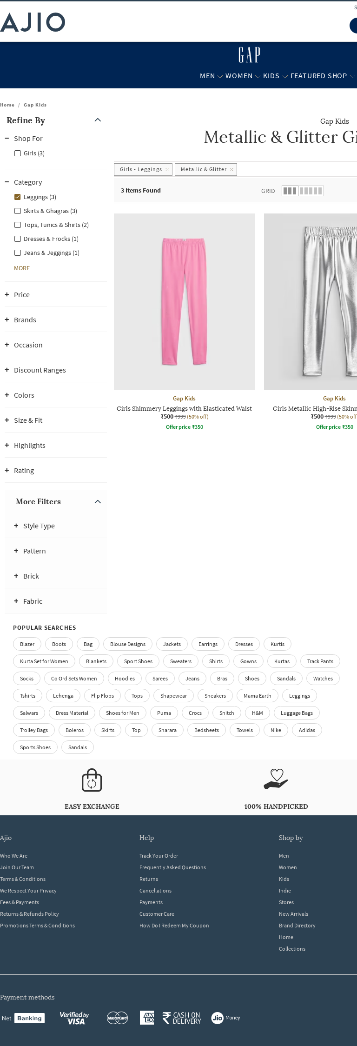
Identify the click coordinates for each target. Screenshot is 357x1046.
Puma (164, 712)
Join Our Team (17, 867)
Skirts (107, 729)
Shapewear (173, 695)
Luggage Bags (297, 712)
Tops (137, 695)
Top (136, 729)
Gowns (248, 661)
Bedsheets (206, 729)
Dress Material (72, 712)
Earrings (208, 643)
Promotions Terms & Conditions (37, 925)
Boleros (75, 729)
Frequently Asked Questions (172, 867)
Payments (151, 902)
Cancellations (155, 890)
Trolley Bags (34, 729)
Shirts (216, 661)
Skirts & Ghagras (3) (50, 211)
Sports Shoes (35, 747)
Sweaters (181, 661)
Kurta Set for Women (44, 661)
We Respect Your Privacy (28, 890)
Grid (268, 191)
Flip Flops (102, 695)
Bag (88, 643)
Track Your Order (158, 855)
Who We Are (13, 855)
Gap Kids (35, 104)
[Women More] (257, 75)
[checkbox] (56, 153)
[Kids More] (285, 75)
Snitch (226, 712)
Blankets (96, 661)
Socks (26, 678)
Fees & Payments (19, 902)
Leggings (299, 695)
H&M (257, 712)
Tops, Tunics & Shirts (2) (56, 224)
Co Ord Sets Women (74, 678)
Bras (222, 678)
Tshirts (27, 695)
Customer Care (156, 913)
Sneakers (215, 695)
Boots (59, 643)
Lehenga (63, 695)
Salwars (29, 712)
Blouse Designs (127, 643)
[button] (56, 120)
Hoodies (125, 678)
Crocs (195, 712)
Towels (245, 729)
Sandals (286, 678)
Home (7, 104)
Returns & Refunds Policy (29, 913)
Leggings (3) (40, 197)
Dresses (244, 643)
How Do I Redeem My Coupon (174, 925)
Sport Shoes (138, 661)
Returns (148, 878)
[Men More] (220, 75)
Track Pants (320, 661)
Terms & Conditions (23, 878)
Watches (323, 678)
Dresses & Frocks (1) (51, 238)
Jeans (192, 678)
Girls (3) (34, 153)
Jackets (172, 643)
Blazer (27, 643)
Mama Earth (257, 695)
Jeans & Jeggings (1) (51, 252)
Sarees (160, 678)
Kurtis (277, 643)
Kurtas (282, 661)
